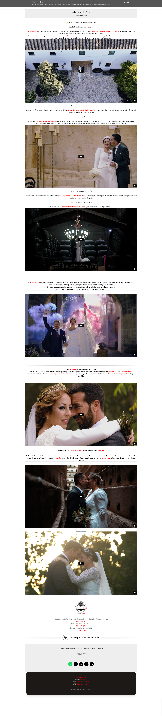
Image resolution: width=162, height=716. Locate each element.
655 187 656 (84, 679)
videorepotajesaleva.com (83, 684)
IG (81, 664)
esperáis (101, 450)
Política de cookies (106, 5)
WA (70, 664)
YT (86, 664)
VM (92, 664)
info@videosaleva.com (83, 682)
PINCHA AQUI (81, 621)
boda (41, 372)
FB (75, 664)
